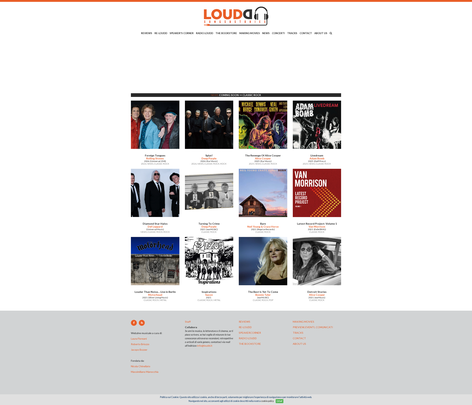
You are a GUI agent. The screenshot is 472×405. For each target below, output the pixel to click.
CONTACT (306, 33)
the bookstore (250, 343)
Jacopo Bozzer (139, 349)
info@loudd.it (204, 345)
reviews (244, 321)
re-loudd (245, 327)
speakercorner (250, 332)
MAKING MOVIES (249, 33)
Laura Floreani (139, 338)
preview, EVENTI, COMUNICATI (313, 327)
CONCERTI (278, 33)
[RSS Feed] (142, 323)
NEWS (266, 33)
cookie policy (267, 401)
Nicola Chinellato (140, 366)
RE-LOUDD (161, 33)
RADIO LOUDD (204, 33)
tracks (298, 332)
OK (278, 401)
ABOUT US (320, 33)
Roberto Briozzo (140, 344)
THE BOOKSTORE (226, 33)
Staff (188, 321)
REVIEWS (146, 33)
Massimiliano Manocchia (144, 371)
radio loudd (248, 338)
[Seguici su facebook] (134, 323)
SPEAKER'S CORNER (182, 33)
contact (299, 338)
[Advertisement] (236, 64)
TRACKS (292, 33)
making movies (303, 321)
